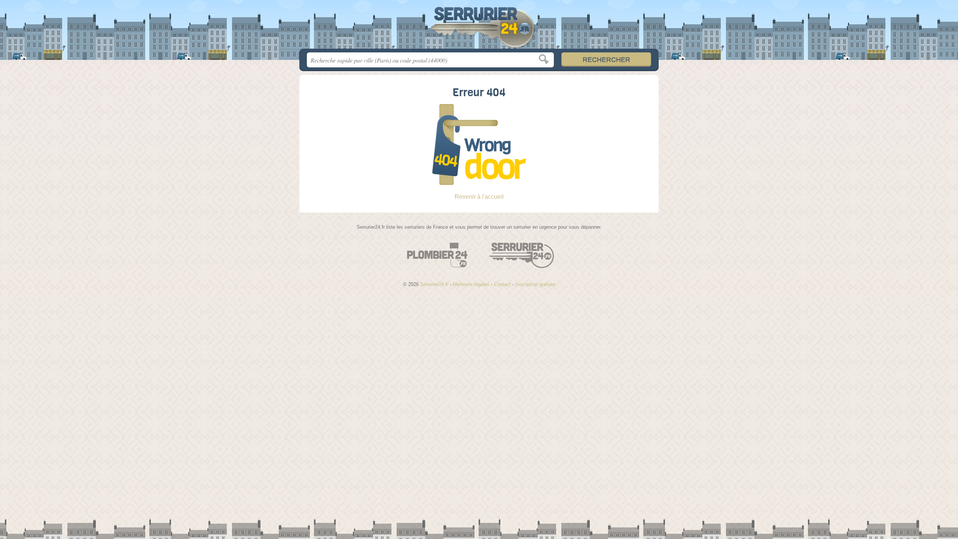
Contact (502, 284)
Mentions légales (471, 284)
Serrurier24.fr (479, 26)
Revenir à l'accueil (479, 197)
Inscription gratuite (535, 284)
